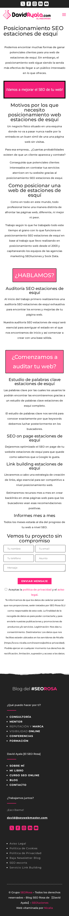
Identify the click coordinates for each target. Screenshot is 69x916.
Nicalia (48, 908)
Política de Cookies (24, 848)
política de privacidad (37, 589)
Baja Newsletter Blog (25, 858)
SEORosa (26, 892)
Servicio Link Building (26, 867)
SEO (35, 897)
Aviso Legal (18, 843)
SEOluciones (40, 902)
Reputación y (27, 726)
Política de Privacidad (25, 853)
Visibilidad (25, 731)
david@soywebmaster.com (27, 817)
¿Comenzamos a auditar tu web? (35, 362)
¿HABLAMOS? (34, 275)
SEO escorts (18, 862)
